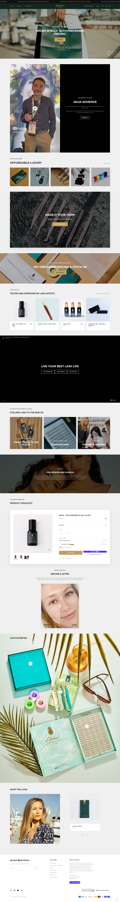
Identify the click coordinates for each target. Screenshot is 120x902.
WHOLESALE (28, 6)
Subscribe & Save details (67, 547)
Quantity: (61, 529)
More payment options (95, 554)
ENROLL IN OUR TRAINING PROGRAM (60, 38)
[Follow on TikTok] (21, 890)
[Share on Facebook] (63, 558)
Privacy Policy (53, 875)
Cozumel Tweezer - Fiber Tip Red (46, 324)
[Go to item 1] (15, 557)
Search (51, 867)
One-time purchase (66, 540)
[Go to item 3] (26, 557)
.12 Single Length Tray (77, 826)
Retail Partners (53, 863)
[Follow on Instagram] (14, 890)
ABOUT (97, 6)
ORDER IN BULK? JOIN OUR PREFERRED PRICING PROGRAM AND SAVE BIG (103, 1)
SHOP (11, 6)
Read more (85, 117)
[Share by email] (70, 558)
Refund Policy (53, 870)
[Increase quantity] (67, 533)
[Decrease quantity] (61, 533)
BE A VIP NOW (60, 272)
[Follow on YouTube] (18, 890)
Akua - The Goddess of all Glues (74, 515)
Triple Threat (66, 324)
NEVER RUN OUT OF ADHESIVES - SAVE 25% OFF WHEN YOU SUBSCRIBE (26, 1)
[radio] (60, 540)
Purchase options (63, 538)
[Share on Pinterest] (68, 558)
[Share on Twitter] (66, 558)
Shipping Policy (53, 872)
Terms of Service (53, 877)
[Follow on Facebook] (11, 890)
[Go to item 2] (21, 557)
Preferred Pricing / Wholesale (56, 865)
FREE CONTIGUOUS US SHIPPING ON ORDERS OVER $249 (64, 1)
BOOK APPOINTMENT (88, 6)
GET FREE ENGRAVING (60, 224)
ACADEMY (19, 6)
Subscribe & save (68, 544)
